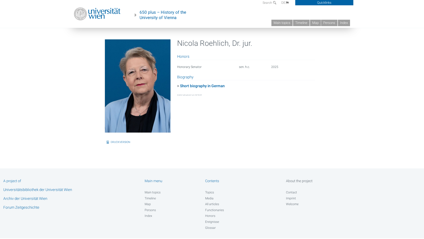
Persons (329, 23)
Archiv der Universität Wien (25, 198)
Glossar (210, 227)
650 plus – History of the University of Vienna (163, 15)
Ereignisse (212, 222)
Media (209, 198)
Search (268, 2)
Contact (291, 192)
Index (344, 23)
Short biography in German (202, 86)
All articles (212, 204)
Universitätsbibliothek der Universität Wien (37, 189)
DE (283, 3)
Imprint (291, 198)
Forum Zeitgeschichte (21, 207)
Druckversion (120, 142)
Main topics (282, 23)
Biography (185, 77)
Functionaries (214, 210)
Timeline (301, 23)
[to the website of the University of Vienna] (97, 14)
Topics (209, 192)
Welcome (292, 204)
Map (315, 23)
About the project (299, 181)
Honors (210, 216)
